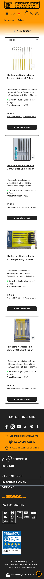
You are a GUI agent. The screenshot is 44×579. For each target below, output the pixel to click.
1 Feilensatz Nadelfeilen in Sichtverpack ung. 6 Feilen (20, 167)
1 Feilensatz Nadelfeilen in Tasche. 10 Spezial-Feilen (20, 76)
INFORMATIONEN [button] (14, 482)
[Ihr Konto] (31, 13)
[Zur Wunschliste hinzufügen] (33, 66)
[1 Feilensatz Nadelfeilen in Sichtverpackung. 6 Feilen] (22, 240)
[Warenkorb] (37, 13)
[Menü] (7, 13)
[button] (22, 462)
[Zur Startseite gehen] (22, 5)
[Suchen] (13, 13)
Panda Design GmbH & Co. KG (24, 574)
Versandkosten (31, 564)
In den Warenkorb (22, 127)
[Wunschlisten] (25, 13)
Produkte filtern (23, 31)
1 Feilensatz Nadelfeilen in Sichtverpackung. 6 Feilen (20, 258)
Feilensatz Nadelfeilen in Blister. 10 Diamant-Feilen (20, 348)
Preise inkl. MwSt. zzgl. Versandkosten (21, 117)
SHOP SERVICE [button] (12, 476)
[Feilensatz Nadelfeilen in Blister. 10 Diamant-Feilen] (22, 330)
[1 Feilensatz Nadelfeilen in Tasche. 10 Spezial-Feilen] (22, 58)
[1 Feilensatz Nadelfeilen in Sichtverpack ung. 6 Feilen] (22, 149)
